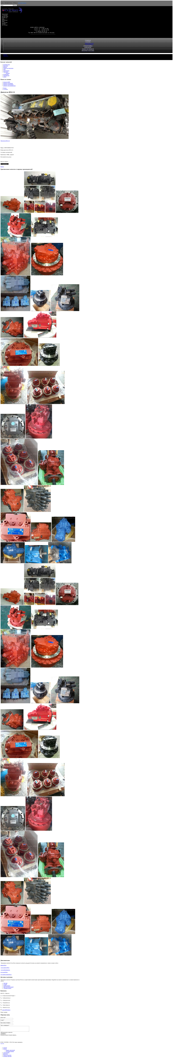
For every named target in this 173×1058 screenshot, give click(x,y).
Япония (8, 73)
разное (4, 76)
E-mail (2, 1020)
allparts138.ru (3, 965)
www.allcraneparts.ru (5, 970)
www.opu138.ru (4, 972)
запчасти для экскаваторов (9, 85)
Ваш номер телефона (5, 1022)
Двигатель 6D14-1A (5, 140)
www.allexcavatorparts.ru (6, 974)
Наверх (2, 166)
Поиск (15, 5)
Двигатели (5, 55)
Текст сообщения (5, 1025)
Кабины (5, 67)
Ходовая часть (6, 64)
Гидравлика (6, 74)
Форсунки (5, 65)
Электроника (6, 70)
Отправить (3, 1033)
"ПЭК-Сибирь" (6, 985)
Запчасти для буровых (8, 84)
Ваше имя (3, 1017)
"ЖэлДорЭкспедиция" (8, 987)
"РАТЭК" (5, 983)
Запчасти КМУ (6, 82)
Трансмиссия (6, 75)
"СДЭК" (5, 984)
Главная (5, 54)
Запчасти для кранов (8, 83)
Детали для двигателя (8, 68)
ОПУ (4, 69)
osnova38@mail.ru (6, 1009)
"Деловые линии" (7, 988)
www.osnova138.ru (5, 967)
